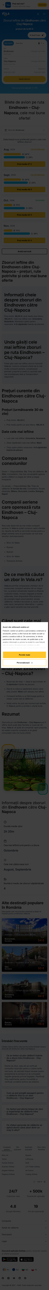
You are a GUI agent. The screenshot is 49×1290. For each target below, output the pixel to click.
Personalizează (23, 663)
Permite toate (24, 655)
